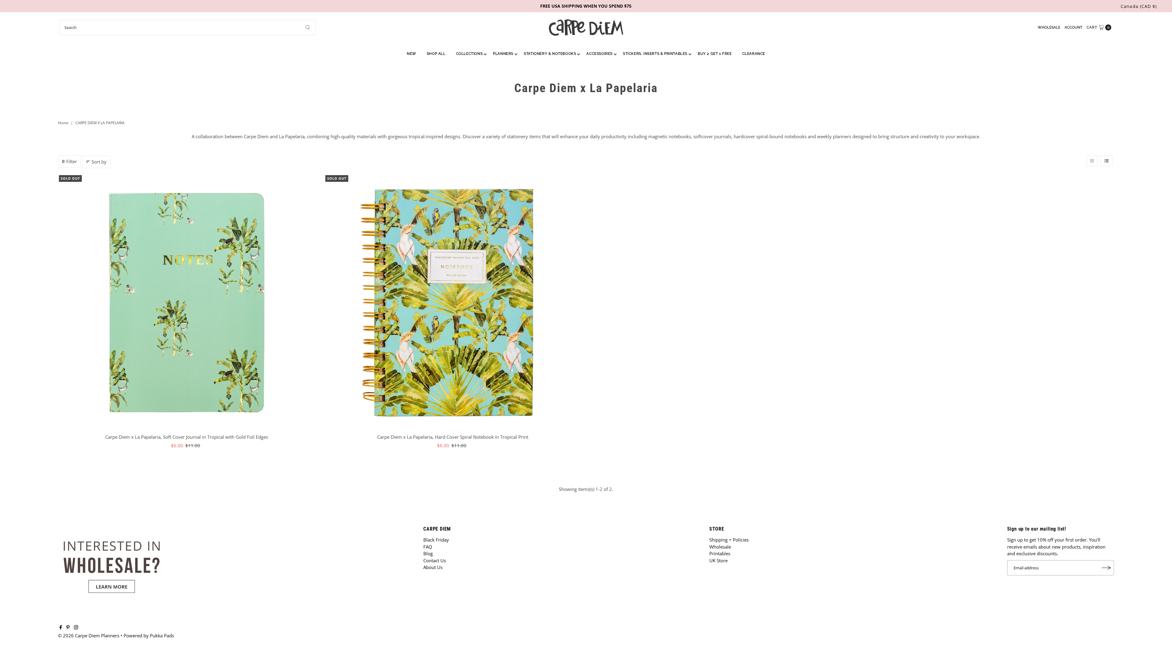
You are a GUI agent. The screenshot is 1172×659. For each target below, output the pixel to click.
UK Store (718, 560)
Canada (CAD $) (1139, 6)
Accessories (599, 54)
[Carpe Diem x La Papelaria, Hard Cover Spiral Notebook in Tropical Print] (452, 302)
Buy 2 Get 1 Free (715, 54)
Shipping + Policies (729, 540)
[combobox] (187, 27)
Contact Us (434, 560)
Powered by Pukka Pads (149, 635)
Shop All (436, 54)
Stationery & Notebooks (550, 54)
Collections (469, 54)
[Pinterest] (68, 627)
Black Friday (436, 540)
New (411, 54)
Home (63, 122)
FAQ (427, 547)
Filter (71, 161)
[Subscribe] (1106, 567)
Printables (719, 553)
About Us (433, 567)
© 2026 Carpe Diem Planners (88, 635)
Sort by (99, 162)
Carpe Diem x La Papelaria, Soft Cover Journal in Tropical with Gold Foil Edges (186, 437)
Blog (428, 553)
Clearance (753, 54)
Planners (503, 54)
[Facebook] (61, 627)
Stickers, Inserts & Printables (655, 54)
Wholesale (1049, 27)
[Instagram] (76, 627)
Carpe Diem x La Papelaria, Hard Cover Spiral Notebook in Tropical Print (452, 437)
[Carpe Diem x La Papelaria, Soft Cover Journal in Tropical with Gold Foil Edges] (186, 302)
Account (1073, 27)
